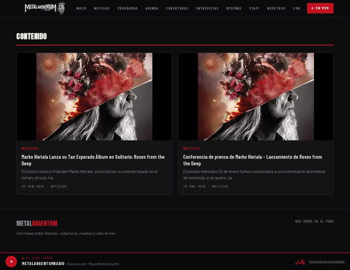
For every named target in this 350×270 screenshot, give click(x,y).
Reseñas (234, 8)
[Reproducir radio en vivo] (11, 261)
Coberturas (177, 8)
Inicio (81, 8)
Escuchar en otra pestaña (327, 261)
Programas (128, 8)
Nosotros (276, 8)
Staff (254, 8)
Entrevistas (207, 8)
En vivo (322, 8)
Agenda (151, 8)
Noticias (102, 8)
